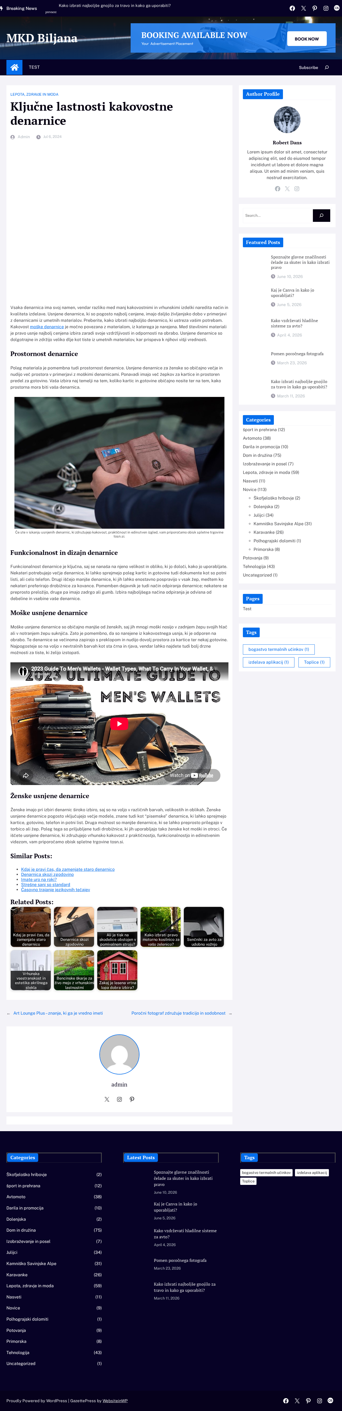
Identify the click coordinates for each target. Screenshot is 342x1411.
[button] (49, 15)
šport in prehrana (260, 429)
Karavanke (264, 532)
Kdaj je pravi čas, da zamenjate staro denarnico (68, 869)
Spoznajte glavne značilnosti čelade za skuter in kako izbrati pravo (300, 262)
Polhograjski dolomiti (275, 540)
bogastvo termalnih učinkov (278, 649)
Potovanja (252, 557)
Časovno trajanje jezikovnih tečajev (55, 889)
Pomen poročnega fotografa (297, 354)
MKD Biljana (42, 38)
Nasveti (250, 481)
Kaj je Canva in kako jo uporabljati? (292, 293)
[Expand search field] (327, 67)
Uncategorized (257, 575)
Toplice (314, 662)
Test (34, 67)
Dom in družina (257, 455)
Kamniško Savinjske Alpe (279, 523)
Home (14, 67)
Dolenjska (263, 506)
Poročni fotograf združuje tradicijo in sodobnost (178, 1013)
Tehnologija (254, 566)
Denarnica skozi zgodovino (47, 874)
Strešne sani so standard (45, 884)
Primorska (264, 549)
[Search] (321, 215)
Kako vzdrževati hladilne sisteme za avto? (294, 323)
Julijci (259, 515)
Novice (249, 489)
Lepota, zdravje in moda (34, 94)
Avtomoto (252, 438)
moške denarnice (47, 326)
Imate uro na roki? (39, 879)
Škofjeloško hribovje (274, 498)
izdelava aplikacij (268, 662)
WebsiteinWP (115, 1400)
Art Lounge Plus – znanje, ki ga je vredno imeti (58, 1013)
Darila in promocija (261, 446)
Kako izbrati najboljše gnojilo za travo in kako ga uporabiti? (115, 5)
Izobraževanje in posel (265, 463)
